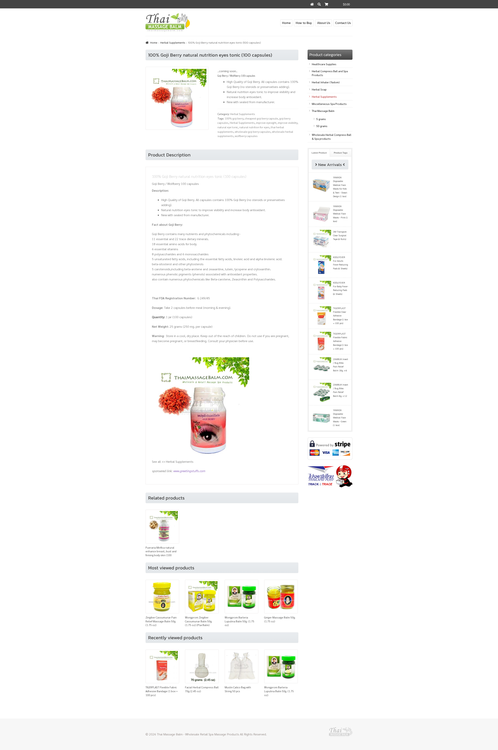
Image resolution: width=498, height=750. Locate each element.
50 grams (321, 126)
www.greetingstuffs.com (189, 471)
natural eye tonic (227, 127)
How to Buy (304, 22)
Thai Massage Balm (323, 110)
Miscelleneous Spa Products (329, 103)
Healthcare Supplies (324, 64)
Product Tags (340, 153)
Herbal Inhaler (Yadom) (326, 82)
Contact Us (343, 22)
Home (286, 22)
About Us (323, 22)
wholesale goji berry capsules (253, 131)
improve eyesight (266, 122)
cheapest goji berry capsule (261, 118)
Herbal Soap (319, 89)
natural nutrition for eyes (254, 127)
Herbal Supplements (172, 43)
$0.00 (346, 4)
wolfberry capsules (246, 136)
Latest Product (319, 153)
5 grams (321, 119)
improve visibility (287, 122)
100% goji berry (234, 118)
